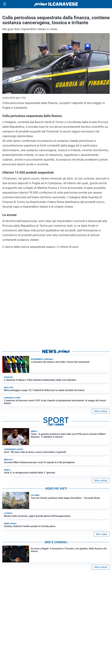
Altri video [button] (101, 534)
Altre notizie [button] (100, 411)
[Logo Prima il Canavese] (56, 4)
